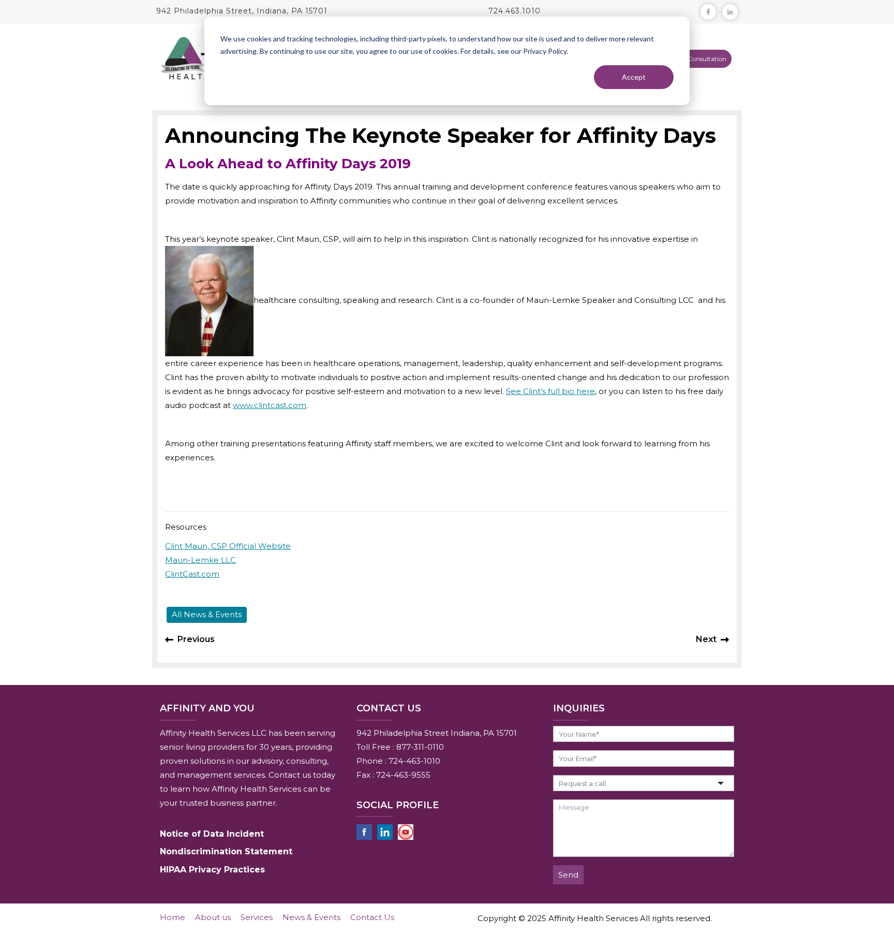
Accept (634, 76)
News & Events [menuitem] (311, 917)
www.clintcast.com (269, 405)
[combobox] (643, 783)
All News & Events (207, 614)
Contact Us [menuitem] (372, 917)
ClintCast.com (192, 574)
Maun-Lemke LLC (200, 560)
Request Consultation (694, 59)
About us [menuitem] (213, 917)
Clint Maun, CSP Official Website (228, 546)
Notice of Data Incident (212, 834)
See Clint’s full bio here (550, 391)
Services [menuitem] (257, 917)
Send (568, 875)
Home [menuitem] (172, 917)
